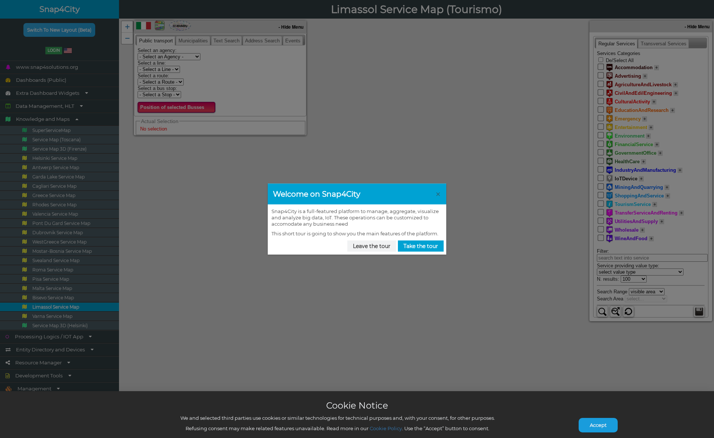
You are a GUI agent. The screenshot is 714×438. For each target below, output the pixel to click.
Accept (598, 425)
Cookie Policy (386, 428)
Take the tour (420, 246)
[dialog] (357, 219)
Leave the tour (371, 246)
